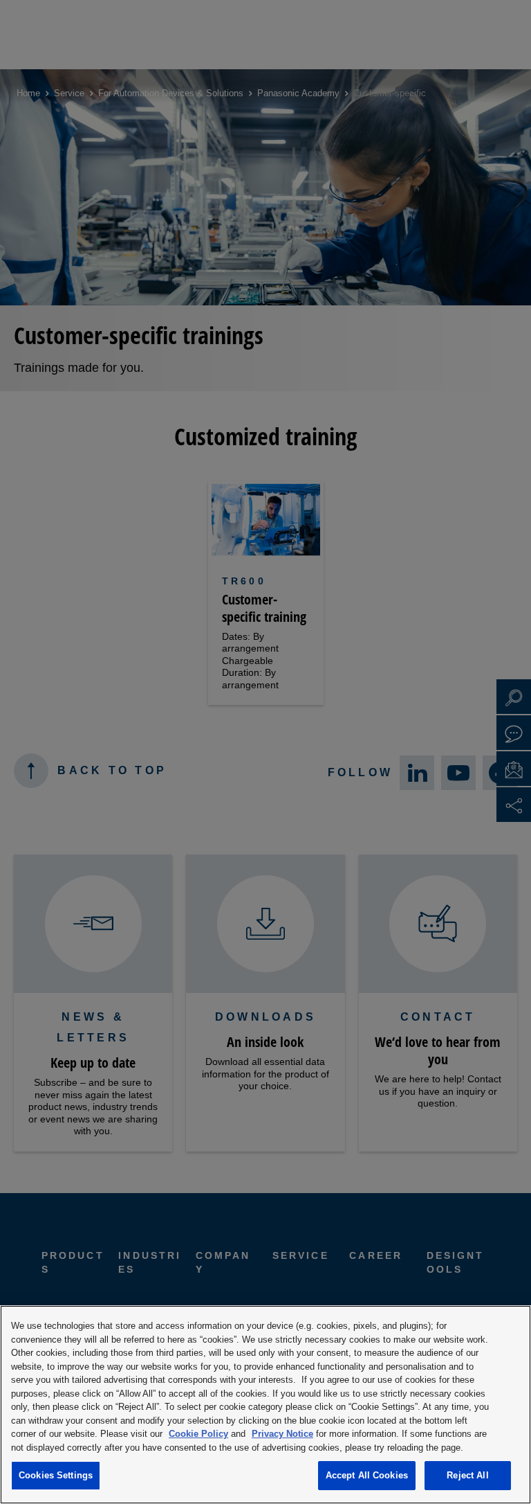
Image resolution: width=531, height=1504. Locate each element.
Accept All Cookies (367, 1475)
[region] (265, 1404)
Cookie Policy (198, 1434)
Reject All (467, 1475)
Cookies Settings (56, 1475)
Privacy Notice (282, 1434)
